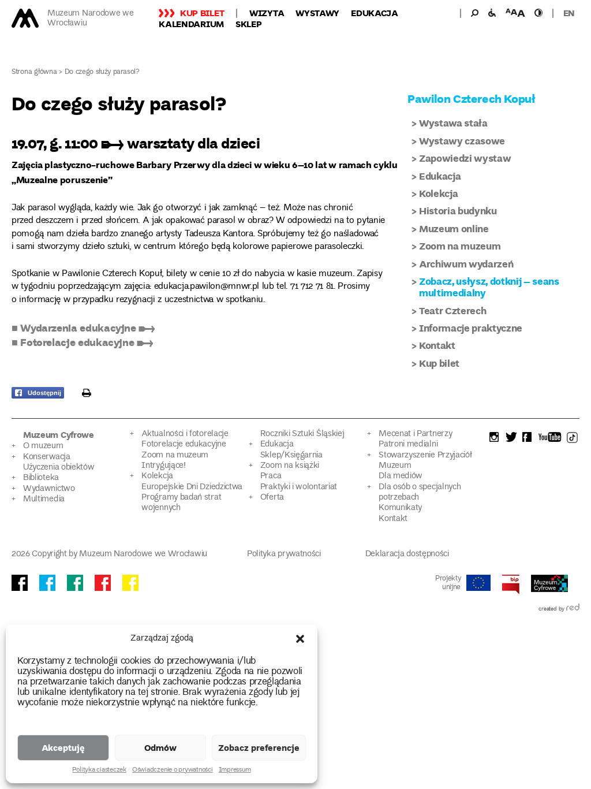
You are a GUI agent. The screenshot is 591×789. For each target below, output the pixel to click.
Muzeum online (454, 228)
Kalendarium (191, 23)
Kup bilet (202, 12)
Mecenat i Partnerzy (415, 434)
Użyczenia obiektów (59, 467)
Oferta (272, 497)
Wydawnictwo (49, 489)
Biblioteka (41, 478)
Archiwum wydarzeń (466, 263)
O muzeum (43, 446)
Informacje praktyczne (470, 328)
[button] (300, 639)
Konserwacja (46, 457)
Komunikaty (400, 508)
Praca (270, 476)
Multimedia (44, 499)
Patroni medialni (408, 444)
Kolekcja (438, 193)
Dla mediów (400, 476)
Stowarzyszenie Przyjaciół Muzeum (425, 460)
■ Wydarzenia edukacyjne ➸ (83, 327)
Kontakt (437, 345)
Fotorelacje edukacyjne (183, 444)
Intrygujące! (163, 466)
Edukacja (374, 12)
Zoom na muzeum (459, 246)
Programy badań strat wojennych (181, 502)
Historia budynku (458, 210)
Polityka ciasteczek (99, 770)
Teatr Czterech (452, 310)
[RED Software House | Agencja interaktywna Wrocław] (572, 609)
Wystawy (317, 12)
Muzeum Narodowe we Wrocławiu (90, 18)
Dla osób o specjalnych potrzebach (420, 492)
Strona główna (34, 72)
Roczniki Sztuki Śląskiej (302, 434)
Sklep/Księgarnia (291, 455)
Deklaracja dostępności (407, 554)
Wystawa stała (453, 123)
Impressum (235, 770)
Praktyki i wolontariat (298, 487)
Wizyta (266, 12)
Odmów (160, 747)
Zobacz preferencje (259, 747)
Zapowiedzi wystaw (465, 158)
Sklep (248, 23)
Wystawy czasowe (462, 140)
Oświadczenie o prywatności (172, 770)
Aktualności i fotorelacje (184, 434)
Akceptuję (63, 747)
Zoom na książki (289, 466)
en (569, 12)
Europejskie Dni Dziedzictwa (191, 487)
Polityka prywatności (284, 554)
